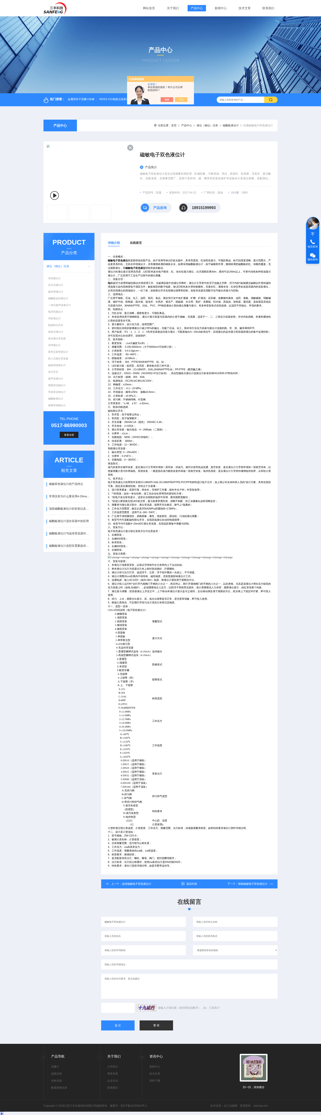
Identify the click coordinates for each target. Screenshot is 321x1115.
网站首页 (149, 8)
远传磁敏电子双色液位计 (136, 883)
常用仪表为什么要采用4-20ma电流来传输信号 (70, 496)
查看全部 (69, 434)
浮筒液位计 (54, 278)
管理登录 (245, 1105)
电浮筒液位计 (55, 311)
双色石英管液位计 (58, 351)
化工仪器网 (230, 1105)
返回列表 (191, 883)
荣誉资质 (112, 1073)
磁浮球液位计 (55, 291)
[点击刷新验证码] (146, 1008)
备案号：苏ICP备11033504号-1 (128, 1105)
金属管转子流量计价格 (81, 99)
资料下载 (154, 1080)
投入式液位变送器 (58, 358)
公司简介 (112, 1066)
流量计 (55, 1066)
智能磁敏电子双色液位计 (253, 883)
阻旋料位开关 (55, 325)
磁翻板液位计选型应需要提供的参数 (70, 545)
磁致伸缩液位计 (57, 365)
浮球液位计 (54, 345)
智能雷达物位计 (57, 385)
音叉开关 (53, 371)
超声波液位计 (55, 378)
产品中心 (197, 8)
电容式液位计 (55, 331)
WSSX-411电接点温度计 (114, 99)
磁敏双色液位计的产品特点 (66, 484)
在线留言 (136, 242)
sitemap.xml (260, 1105)
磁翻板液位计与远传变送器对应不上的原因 (70, 533)
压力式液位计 (55, 285)
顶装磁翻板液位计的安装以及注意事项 (70, 508)
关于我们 (173, 8)
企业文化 (112, 1080)
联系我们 (268, 8)
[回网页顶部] (312, 234)
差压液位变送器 (57, 338)
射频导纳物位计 (57, 405)
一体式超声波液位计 (59, 305)
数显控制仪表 (59, 1087)
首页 (174, 125)
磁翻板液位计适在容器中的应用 (69, 521)
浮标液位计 (54, 318)
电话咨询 (313, 246)
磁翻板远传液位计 (58, 298)
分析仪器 (56, 1080)
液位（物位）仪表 (207, 125)
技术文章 (245, 8)
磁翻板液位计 (231, 125)
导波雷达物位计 (57, 391)
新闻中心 (221, 8)
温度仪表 (56, 1073)
